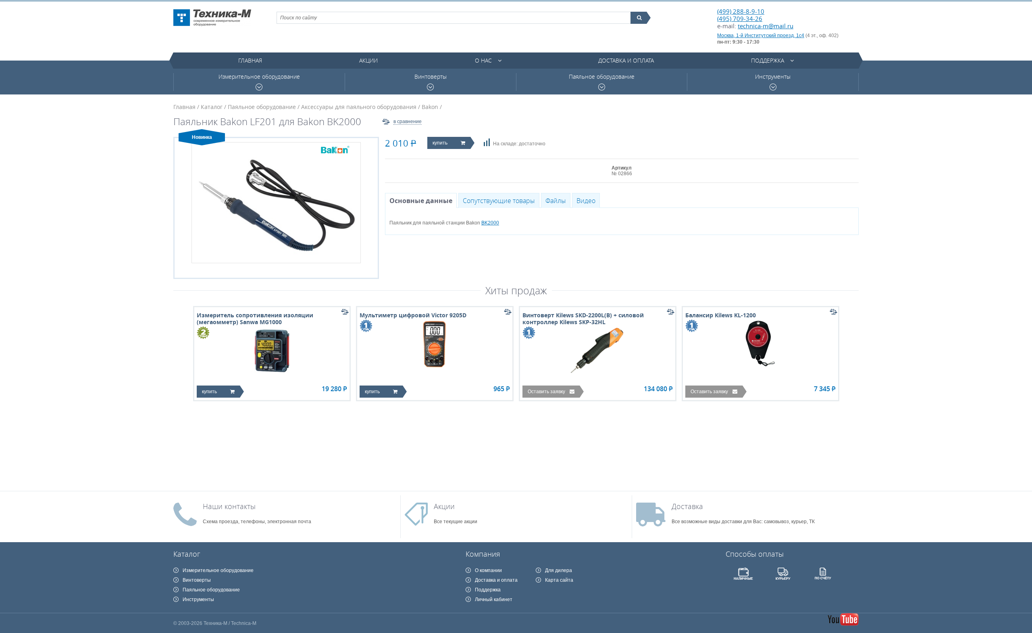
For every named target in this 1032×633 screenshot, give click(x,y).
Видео (585, 200)
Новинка (202, 137)
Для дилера (558, 570)
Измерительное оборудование (259, 76)
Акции (368, 60)
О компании (488, 570)
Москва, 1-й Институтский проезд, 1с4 (760, 35)
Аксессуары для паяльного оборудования (358, 107)
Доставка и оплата (626, 60)
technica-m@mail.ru (765, 26)
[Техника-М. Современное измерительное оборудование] (212, 17)
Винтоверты (430, 76)
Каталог (212, 107)
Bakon (430, 107)
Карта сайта (559, 580)
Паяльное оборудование (602, 76)
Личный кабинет (493, 599)
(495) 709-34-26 (739, 19)
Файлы (555, 200)
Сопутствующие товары (499, 200)
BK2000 (490, 223)
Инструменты (773, 76)
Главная (250, 60)
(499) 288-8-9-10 (740, 11)
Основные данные (420, 200)
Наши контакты (229, 506)
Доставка (687, 506)
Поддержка (767, 60)
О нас (483, 60)
